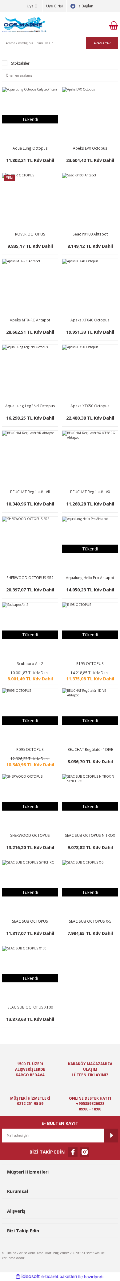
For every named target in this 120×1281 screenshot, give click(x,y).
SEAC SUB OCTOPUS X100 (30, 1007)
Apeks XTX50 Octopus (90, 405)
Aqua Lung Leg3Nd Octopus (30, 405)
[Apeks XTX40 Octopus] (90, 287)
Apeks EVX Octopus (90, 148)
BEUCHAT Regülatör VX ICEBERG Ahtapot (90, 492)
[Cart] (113, 25)
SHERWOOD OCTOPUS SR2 (30, 577)
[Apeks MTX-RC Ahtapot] (30, 287)
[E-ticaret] (59, 1276)
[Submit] (111, 1135)
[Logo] (24, 25)
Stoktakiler (20, 63)
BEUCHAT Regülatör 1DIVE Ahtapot (90, 750)
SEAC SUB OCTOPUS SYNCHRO (30, 921)
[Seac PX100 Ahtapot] (90, 201)
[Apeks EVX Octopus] (90, 115)
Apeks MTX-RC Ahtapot (30, 319)
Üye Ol (32, 5)
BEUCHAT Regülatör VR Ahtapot (30, 492)
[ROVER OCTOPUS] (30, 201)
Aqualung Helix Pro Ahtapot (90, 577)
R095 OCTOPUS (30, 749)
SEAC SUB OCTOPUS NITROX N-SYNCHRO (90, 836)
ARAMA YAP (102, 43)
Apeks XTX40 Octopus (90, 319)
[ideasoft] (27, 1276)
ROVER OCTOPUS (30, 234)
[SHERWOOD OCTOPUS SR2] (30, 544)
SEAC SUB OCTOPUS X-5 (90, 921)
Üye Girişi (54, 5)
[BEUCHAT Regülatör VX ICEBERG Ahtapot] (90, 458)
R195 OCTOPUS (90, 663)
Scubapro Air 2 (30, 663)
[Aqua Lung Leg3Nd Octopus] (30, 373)
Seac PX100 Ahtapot (90, 234)
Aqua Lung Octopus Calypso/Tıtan (30, 148)
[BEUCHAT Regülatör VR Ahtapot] (30, 458)
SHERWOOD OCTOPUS (30, 835)
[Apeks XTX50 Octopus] (90, 373)
